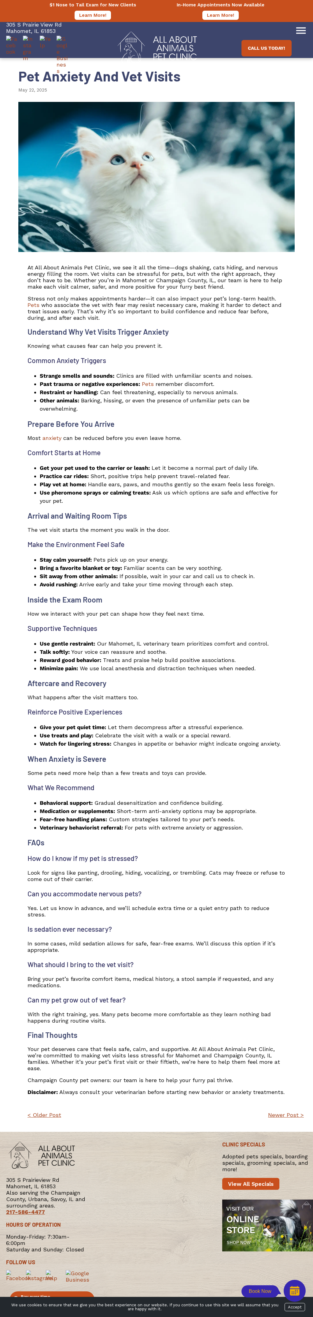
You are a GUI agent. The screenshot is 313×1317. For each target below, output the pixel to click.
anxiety (51, 438)
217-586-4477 (25, 1212)
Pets (33, 305)
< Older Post (44, 1115)
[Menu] (301, 30)
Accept (295, 1307)
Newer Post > (286, 1115)
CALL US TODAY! (266, 48)
